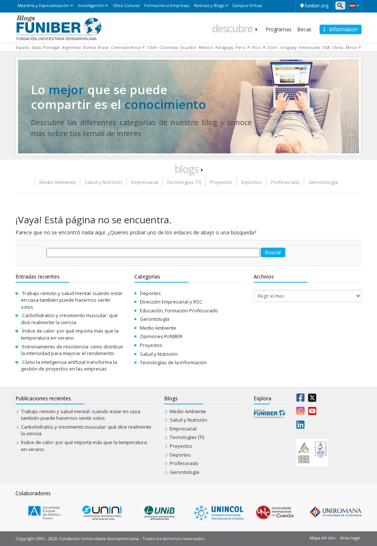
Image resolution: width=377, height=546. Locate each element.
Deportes (251, 182)
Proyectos (221, 182)
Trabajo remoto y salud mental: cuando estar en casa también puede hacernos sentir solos (72, 300)
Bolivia (89, 47)
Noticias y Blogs (209, 5)
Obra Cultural (126, 5)
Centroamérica (126, 47)
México (206, 47)
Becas (304, 29)
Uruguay (288, 47)
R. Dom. (270, 47)
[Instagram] (300, 412)
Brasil (103, 47)
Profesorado (285, 182)
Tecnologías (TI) (184, 182)
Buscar (273, 252)
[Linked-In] (300, 426)
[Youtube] (312, 412)
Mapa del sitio (322, 537)
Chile (152, 47)
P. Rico (254, 47)
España (22, 47)
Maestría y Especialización (43, 5)
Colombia (168, 47)
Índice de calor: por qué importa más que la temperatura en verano (70, 334)
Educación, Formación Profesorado (179, 310)
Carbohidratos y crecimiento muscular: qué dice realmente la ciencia (69, 319)
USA (326, 47)
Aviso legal (350, 537)
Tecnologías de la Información (173, 362)
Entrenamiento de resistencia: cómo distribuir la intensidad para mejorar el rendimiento (72, 350)
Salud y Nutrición (103, 182)
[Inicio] (58, 27)
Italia (36, 47)
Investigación (91, 5)
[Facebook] (300, 399)
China (337, 47)
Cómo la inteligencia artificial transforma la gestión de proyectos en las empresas (69, 365)
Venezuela (309, 47)
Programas (278, 29)
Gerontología (323, 182)
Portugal (51, 47)
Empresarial (144, 182)
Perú (240, 47)
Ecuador (188, 47)
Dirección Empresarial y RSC (171, 301)
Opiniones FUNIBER (161, 336)
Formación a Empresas (166, 5)
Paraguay (224, 47)
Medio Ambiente (57, 182)
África (351, 47)
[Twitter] (312, 399)
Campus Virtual (247, 5)
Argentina (71, 47)
